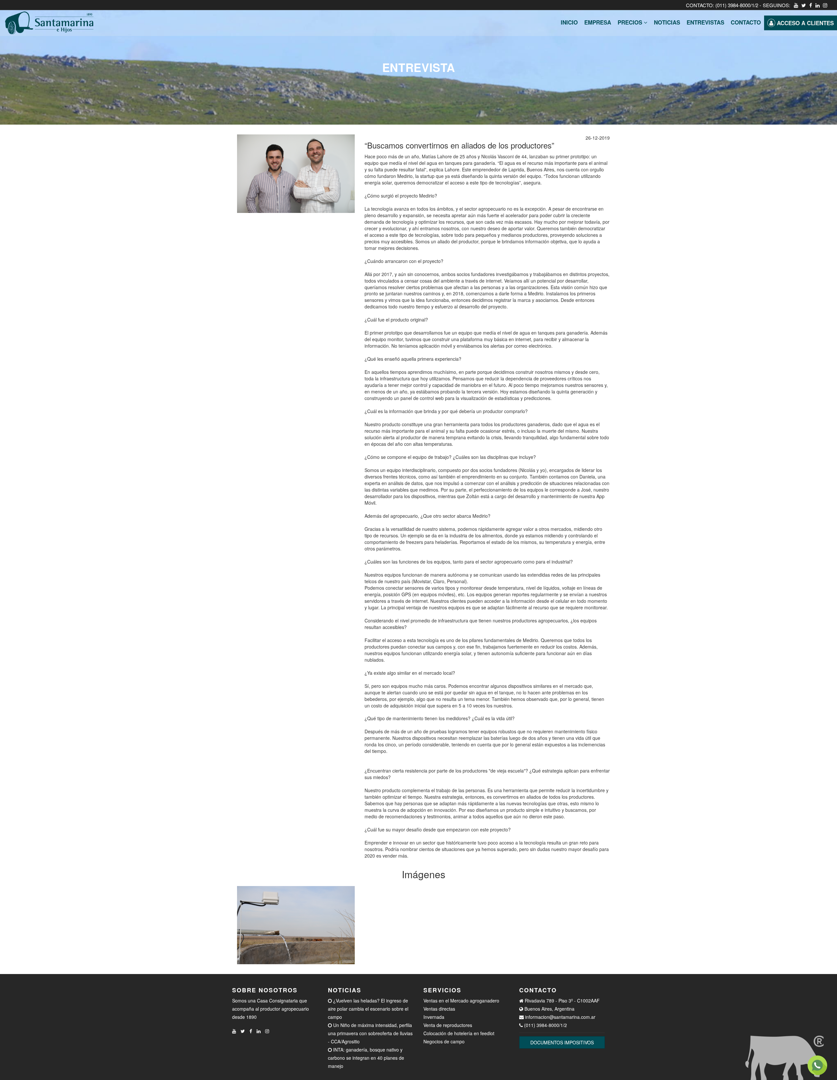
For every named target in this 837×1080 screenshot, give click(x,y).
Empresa (597, 22)
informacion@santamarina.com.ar (560, 1017)
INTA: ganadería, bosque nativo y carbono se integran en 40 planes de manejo (366, 1057)
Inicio (569, 22)
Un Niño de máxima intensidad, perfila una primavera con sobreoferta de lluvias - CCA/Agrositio (370, 1033)
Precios (631, 22)
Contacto (746, 22)
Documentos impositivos (562, 1042)
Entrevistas (705, 22)
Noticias (667, 22)
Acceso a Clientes (804, 23)
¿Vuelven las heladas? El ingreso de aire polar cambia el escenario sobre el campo (368, 1008)
